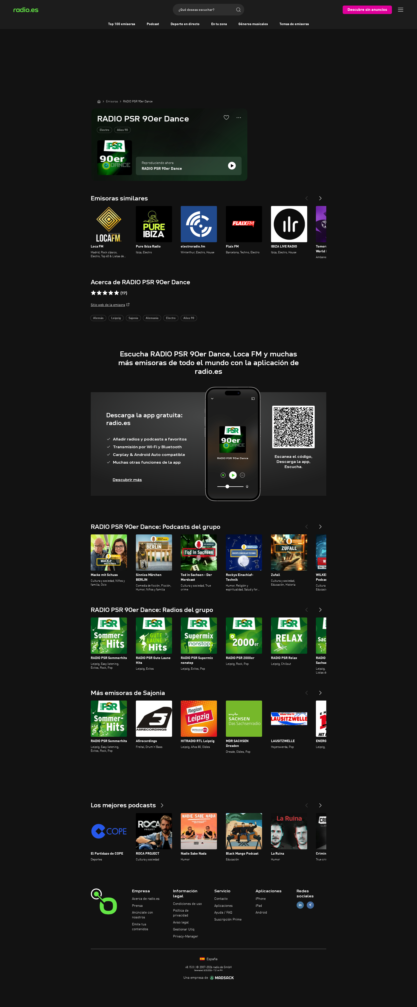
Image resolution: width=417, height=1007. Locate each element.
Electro (104, 130)
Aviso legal (181, 922)
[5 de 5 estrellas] (116, 293)
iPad (259, 906)
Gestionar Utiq (184, 929)
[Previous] (306, 196)
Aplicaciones (223, 906)
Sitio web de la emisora (108, 305)
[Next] (320, 196)
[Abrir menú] (400, 10)
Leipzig (116, 318)
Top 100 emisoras (121, 24)
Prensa (137, 906)
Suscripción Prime (228, 919)
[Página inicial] (99, 101)
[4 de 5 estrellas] (111, 293)
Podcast (153, 24)
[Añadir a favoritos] (226, 117)
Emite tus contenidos (140, 927)
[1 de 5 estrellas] (93, 293)
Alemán (98, 318)
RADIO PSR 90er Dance (162, 169)
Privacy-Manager (185, 936)
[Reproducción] (232, 166)
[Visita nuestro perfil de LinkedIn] (300, 905)
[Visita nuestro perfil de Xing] (310, 905)
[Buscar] (238, 10)
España (211, 959)
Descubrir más (127, 479)
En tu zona (219, 24)
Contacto (221, 899)
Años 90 (122, 130)
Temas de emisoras (294, 24)
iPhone (261, 899)
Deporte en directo (185, 24)
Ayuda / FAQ (223, 912)
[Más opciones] (239, 118)
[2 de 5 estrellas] (99, 293)
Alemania (152, 318)
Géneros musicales (253, 24)
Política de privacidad (180, 913)
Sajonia (133, 318)
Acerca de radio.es (146, 899)
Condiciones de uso (187, 904)
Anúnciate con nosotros (142, 915)
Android (261, 912)
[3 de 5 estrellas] (105, 293)
